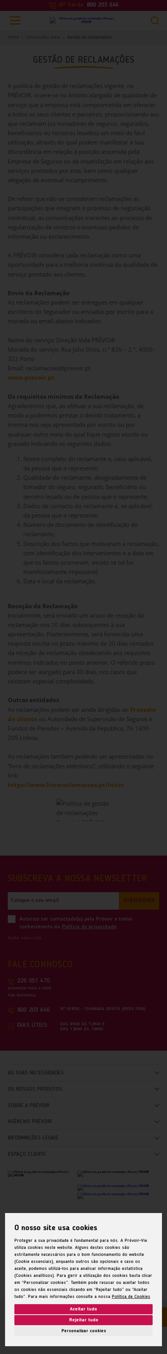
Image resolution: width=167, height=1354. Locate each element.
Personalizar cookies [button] (83, 1331)
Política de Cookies (131, 1296)
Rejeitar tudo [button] (83, 1320)
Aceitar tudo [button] (83, 1309)
